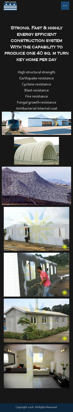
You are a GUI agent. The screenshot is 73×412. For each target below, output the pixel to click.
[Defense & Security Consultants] (10, 6)
